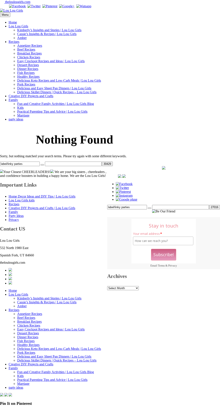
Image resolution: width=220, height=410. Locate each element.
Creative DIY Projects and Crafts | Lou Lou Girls (42, 208)
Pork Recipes (26, 84)
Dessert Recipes (28, 65)
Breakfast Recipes (29, 53)
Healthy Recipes (28, 76)
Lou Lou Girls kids (22, 200)
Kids (20, 107)
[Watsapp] (84, 6)
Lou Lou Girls (18, 26)
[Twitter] (34, 6)
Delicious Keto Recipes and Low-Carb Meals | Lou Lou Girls (59, 80)
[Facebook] (17, 6)
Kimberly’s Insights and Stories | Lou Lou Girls (49, 30)
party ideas (16, 119)
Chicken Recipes (28, 57)
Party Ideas (16, 216)
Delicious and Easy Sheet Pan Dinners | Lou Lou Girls (54, 88)
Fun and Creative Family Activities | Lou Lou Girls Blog (55, 104)
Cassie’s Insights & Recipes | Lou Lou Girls (46, 34)
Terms (161, 265)
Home (13, 22)
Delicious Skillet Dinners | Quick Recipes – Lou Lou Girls (56, 92)
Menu (5, 14)
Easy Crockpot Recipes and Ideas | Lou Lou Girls (51, 61)
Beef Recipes (26, 49)
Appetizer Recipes (29, 45)
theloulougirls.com (17, 2)
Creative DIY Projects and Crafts (31, 96)
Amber (22, 38)
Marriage (23, 115)
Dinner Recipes (27, 69)
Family (13, 100)
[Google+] (67, 6)
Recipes (14, 42)
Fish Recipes (26, 73)
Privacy (172, 265)
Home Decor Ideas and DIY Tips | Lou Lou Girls (42, 196)
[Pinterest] (50, 6)
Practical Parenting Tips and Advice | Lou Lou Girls (52, 111)
